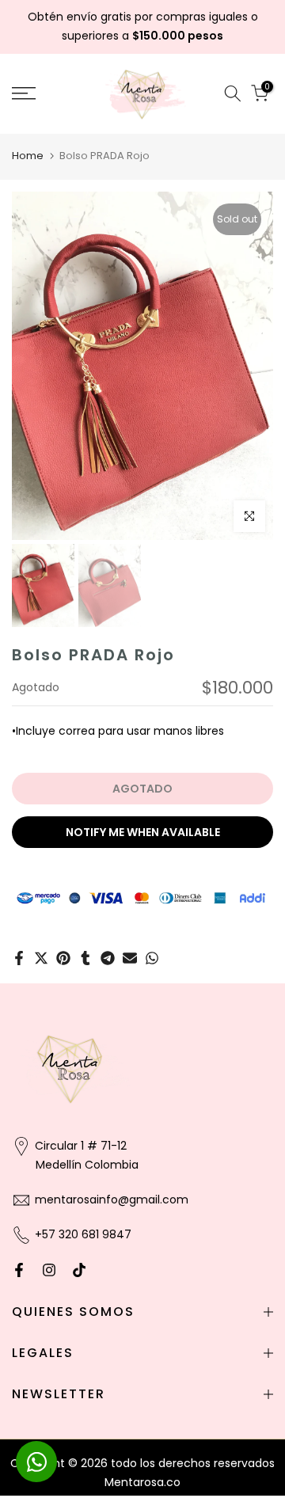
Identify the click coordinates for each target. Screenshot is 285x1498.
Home (28, 155)
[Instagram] (49, 1269)
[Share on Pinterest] (63, 958)
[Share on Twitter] (41, 958)
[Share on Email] (130, 958)
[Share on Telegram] (108, 958)
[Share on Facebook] (19, 958)
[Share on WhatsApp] (152, 958)
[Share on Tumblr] (85, 958)
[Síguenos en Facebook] (19, 1269)
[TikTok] (79, 1269)
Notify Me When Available (143, 832)
